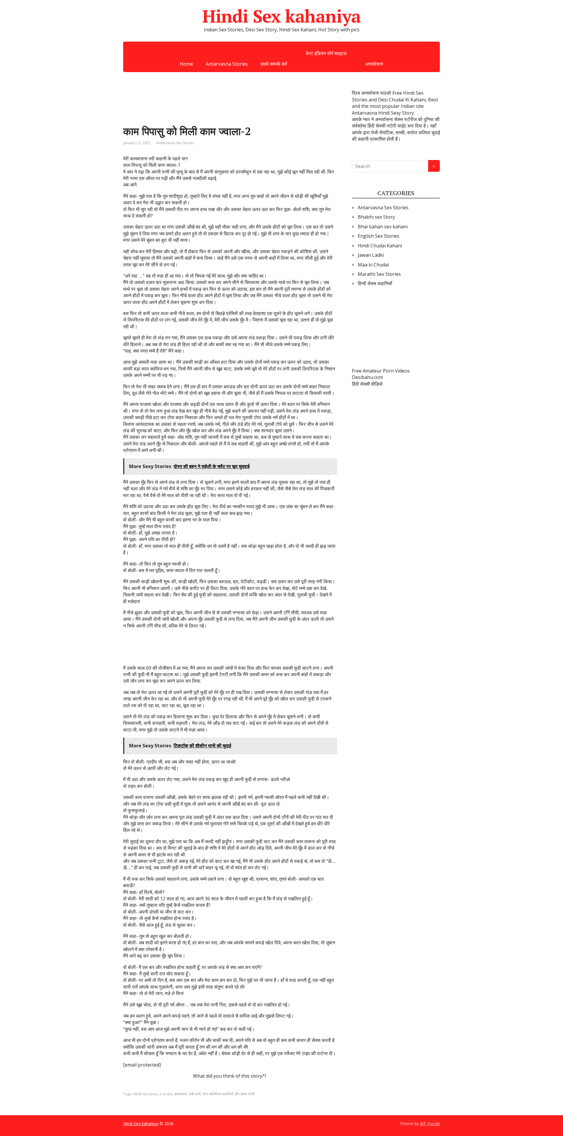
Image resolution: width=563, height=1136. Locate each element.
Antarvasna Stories (227, 64)
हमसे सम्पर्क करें (274, 64)
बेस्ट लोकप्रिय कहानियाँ (218, 1093)
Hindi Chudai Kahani (380, 245)
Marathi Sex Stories (379, 274)
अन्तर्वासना (374, 64)
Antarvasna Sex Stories (175, 142)
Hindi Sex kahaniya (281, 16)
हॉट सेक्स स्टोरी (245, 1093)
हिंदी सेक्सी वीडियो (367, 384)
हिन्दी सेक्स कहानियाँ (375, 283)
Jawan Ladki (371, 255)
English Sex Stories (378, 236)
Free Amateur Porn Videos (381, 371)
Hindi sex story (145, 1093)
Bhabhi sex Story (376, 217)
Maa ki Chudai (373, 264)
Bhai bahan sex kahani (383, 226)
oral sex (165, 1093)
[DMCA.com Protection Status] (396, 327)
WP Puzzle (430, 1123)
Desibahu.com (367, 377)
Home (186, 64)
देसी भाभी (195, 1093)
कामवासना (180, 1093)
